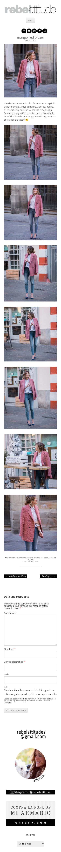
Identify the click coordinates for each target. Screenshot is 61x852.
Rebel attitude (34, 558)
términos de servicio (39, 700)
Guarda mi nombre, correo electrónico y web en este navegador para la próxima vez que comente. (30, 692)
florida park (48, 576)
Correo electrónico (15, 661)
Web (6, 674)
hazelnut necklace (16, 576)
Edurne (30, 559)
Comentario (10, 613)
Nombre (9, 649)
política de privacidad (14, 700)
